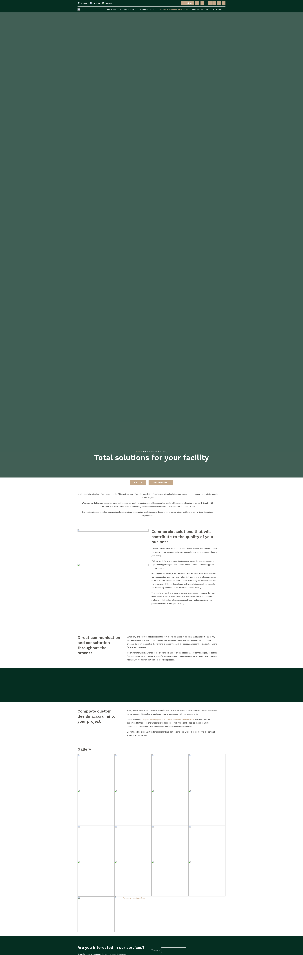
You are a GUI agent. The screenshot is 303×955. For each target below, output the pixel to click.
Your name (156, 950)
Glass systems (127, 9)
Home (138, 451)
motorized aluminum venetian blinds (179, 719)
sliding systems (157, 719)
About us (210, 9)
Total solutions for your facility (174, 9)
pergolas (145, 719)
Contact (220, 9)
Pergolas (111, 9)
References (197, 9)
